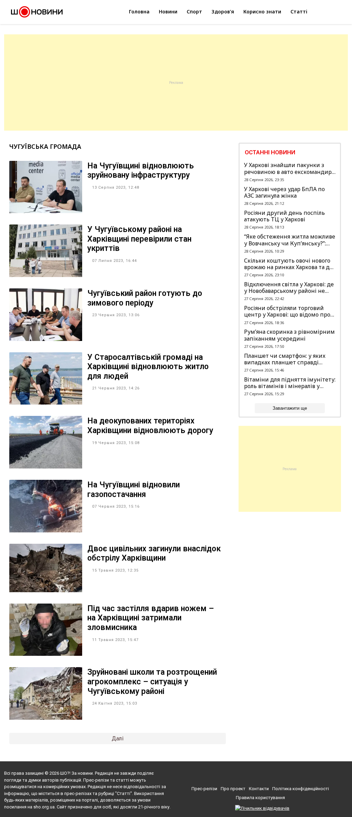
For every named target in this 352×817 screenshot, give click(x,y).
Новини (168, 11)
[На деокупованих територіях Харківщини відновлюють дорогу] (45, 466)
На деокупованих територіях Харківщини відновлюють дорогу (150, 425)
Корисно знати (262, 11)
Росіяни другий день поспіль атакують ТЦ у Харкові (284, 216)
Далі (118, 738)
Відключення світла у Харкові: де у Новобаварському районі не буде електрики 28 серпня (289, 287)
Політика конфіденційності (300, 788)
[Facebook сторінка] (250, 775)
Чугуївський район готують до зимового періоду (144, 298)
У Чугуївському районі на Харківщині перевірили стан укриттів (139, 239)
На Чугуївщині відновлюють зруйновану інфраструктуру (140, 170)
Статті (298, 11)
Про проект (233, 788)
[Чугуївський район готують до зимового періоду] (45, 339)
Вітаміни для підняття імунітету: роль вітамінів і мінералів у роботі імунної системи (290, 382)
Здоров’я (222, 11)
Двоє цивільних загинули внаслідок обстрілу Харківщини (154, 553)
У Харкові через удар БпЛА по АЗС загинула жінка (284, 192)
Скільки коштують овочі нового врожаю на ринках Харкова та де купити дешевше (288, 264)
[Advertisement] (176, 82)
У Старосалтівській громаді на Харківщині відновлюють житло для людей (148, 367)
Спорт (194, 11)
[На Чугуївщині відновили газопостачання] (45, 530)
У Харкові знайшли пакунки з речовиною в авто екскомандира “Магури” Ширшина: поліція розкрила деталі (289, 168)
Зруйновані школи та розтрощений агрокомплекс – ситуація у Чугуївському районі (152, 681)
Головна (139, 11)
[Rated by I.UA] (262, 808)
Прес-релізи (204, 788)
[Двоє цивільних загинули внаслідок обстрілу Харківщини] (45, 590)
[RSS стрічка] (274, 775)
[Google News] (262, 775)
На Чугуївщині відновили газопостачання (133, 489)
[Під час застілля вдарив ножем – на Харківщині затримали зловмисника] (45, 654)
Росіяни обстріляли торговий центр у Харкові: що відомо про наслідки (287, 311)
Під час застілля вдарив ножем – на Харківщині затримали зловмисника (150, 618)
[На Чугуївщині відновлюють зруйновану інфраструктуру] (45, 211)
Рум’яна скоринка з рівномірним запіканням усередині (289, 335)
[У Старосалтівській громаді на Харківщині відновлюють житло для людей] (45, 402)
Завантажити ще (290, 408)
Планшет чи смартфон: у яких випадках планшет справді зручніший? (285, 359)
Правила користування (260, 797)
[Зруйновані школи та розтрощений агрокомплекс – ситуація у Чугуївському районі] (45, 717)
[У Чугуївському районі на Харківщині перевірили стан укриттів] (45, 275)
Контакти (259, 788)
